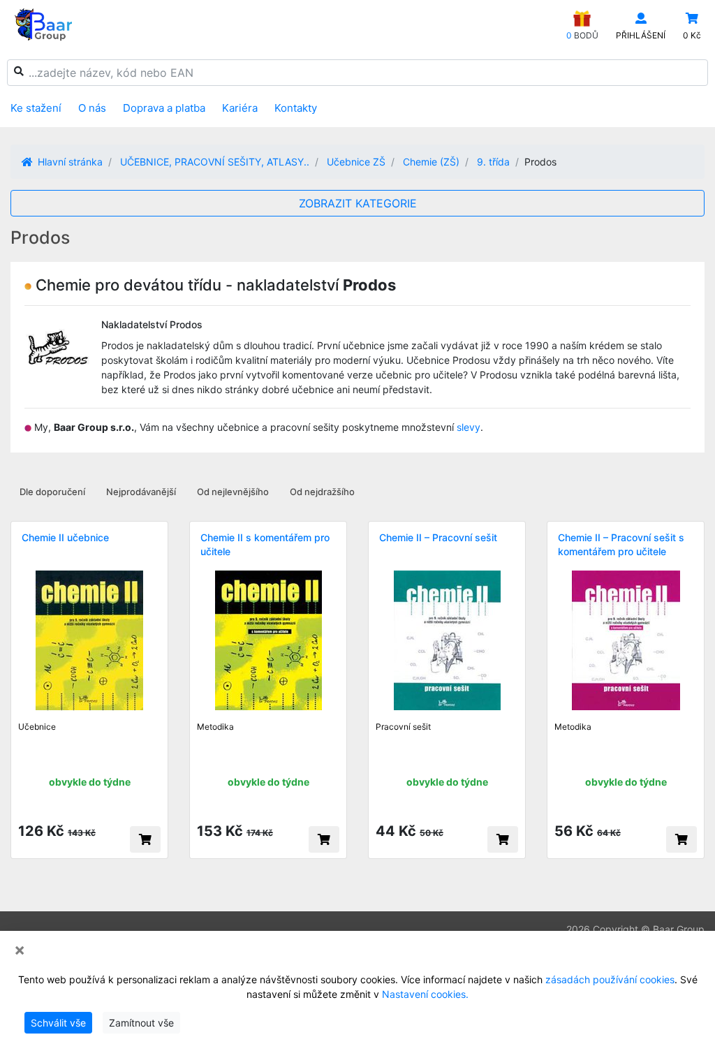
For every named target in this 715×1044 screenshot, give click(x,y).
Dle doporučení (52, 491)
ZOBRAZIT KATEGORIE (358, 203)
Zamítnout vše (141, 1023)
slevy (468, 427)
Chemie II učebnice (65, 537)
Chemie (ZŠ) (431, 162)
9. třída (493, 162)
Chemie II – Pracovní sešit (438, 537)
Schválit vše (58, 1023)
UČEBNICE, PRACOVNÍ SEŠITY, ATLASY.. (214, 162)
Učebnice (37, 726)
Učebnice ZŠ (356, 162)
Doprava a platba (164, 108)
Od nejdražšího (322, 491)
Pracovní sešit (403, 726)
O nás (92, 108)
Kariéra (240, 108)
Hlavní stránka (69, 162)
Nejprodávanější (141, 491)
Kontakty (295, 108)
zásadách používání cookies (610, 979)
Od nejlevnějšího (233, 491)
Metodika (215, 726)
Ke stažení (35, 108)
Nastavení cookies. (425, 994)
